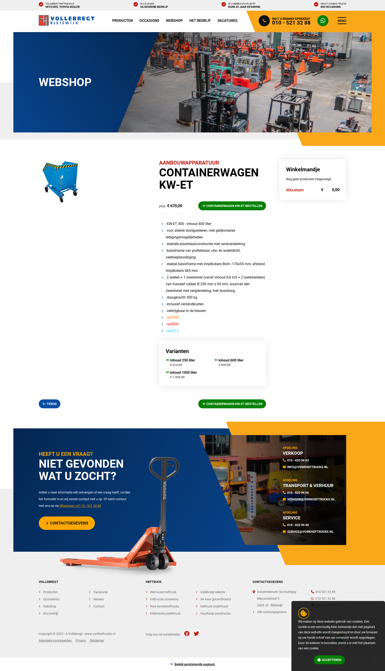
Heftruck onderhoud (214, 606)
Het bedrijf (200, 21)
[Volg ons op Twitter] (196, 634)
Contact (98, 606)
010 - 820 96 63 (298, 460)
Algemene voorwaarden (55, 640)
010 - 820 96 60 (298, 525)
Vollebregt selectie (212, 592)
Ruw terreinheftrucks (164, 606)
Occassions (51, 599)
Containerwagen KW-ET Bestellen (234, 206)
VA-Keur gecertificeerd (215, 599)
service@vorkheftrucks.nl (310, 531)
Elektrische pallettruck (165, 613)
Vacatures (227, 21)
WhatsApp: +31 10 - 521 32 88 (80, 506)
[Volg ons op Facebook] (187, 634)
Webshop (174, 21)
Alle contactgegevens (272, 612)
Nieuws (98, 599)
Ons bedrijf (50, 613)
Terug (52, 404)
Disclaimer (97, 640)
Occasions (149, 21)
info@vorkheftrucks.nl (307, 467)
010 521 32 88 (325, 592)
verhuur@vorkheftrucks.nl (311, 499)
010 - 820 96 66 (298, 492)
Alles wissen (295, 190)
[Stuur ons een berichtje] (324, 20)
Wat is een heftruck (163, 592)
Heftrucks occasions (164, 599)
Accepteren (331, 660)
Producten (122, 21)
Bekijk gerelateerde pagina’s (195, 664)
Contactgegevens (69, 523)
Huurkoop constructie (215, 613)
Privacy (81, 640)
